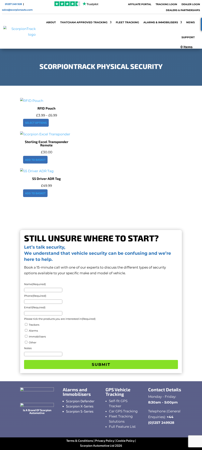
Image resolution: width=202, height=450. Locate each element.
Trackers (34, 324)
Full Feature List (122, 427)
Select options (36, 122)
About (51, 22)
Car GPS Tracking (123, 411)
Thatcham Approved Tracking (84, 22)
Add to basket (35, 159)
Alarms (33, 330)
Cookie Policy (125, 440)
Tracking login (166, 4)
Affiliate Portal (139, 4)
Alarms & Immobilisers (160, 22)
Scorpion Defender (80, 401)
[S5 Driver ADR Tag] (37, 171)
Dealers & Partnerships (183, 10)
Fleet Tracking (127, 22)
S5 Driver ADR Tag (46, 178)
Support (188, 37)
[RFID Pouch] (31, 101)
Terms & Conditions (79, 440)
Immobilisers (37, 336)
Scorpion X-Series (80, 406)
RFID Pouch (46, 108)
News (190, 22)
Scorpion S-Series (80, 411)
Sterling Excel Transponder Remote (46, 143)
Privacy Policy (104, 440)
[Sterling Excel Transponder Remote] (45, 134)
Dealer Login (190, 4)
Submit (101, 364)
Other (32, 342)
